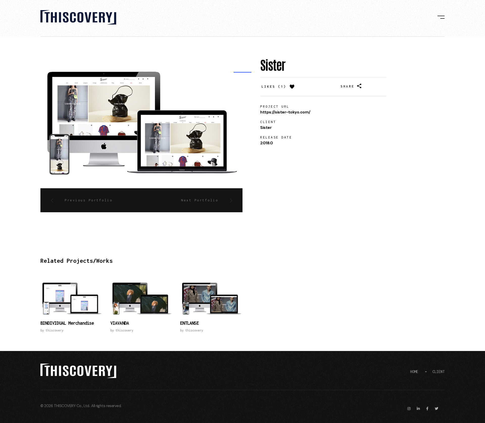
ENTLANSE (189, 323)
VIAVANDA (119, 323)
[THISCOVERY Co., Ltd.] (78, 17)
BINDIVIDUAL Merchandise (67, 323)
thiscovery (54, 330)
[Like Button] (292, 87)
